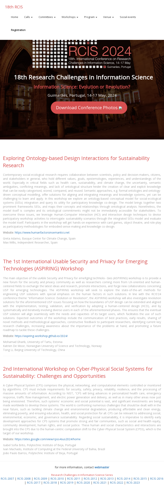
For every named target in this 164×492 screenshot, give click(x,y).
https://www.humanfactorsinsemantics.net (42, 232)
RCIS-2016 (156, 478)
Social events (128, 17)
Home (14, 17)
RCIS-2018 (50, 482)
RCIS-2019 (66, 482)
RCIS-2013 (107, 478)
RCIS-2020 (83, 482)
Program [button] (89, 17)
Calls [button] (27, 17)
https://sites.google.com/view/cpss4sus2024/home (48, 439)
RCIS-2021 (100, 482)
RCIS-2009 (40, 478)
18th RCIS (14, 7)
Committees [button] (46, 17)
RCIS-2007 (7, 478)
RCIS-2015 (140, 478)
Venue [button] (107, 17)
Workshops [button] (69, 17)
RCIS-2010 (57, 478)
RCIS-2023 (133, 482)
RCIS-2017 (33, 482)
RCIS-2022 (116, 482)
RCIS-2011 (73, 478)
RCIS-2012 (90, 478)
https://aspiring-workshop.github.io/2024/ (41, 336)
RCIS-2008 (24, 478)
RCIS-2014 (123, 478)
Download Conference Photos (87, 107)
